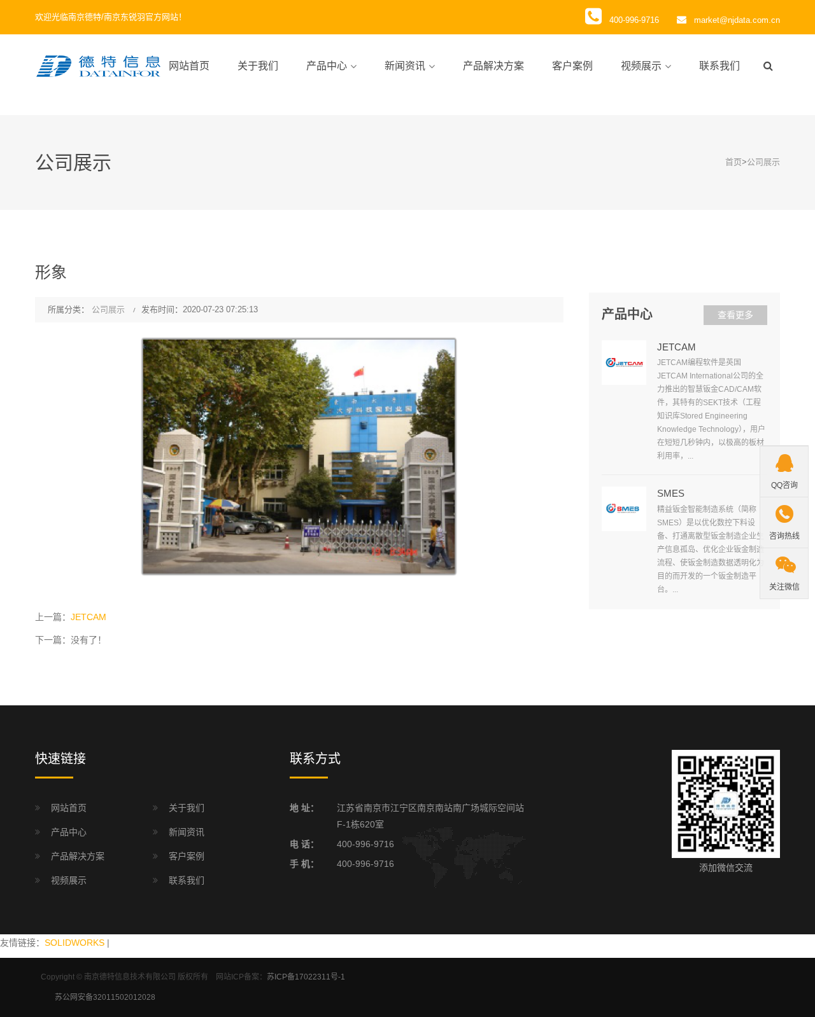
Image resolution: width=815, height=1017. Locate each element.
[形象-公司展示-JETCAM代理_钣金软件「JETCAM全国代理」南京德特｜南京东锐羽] (98, 65)
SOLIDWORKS (74, 942)
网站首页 (189, 65)
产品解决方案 (493, 65)
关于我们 (257, 65)
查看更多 (735, 315)
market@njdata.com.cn (737, 20)
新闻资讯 (405, 65)
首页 (733, 162)
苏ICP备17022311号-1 (306, 976)
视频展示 (641, 65)
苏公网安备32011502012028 (105, 997)
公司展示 (763, 162)
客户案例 (572, 65)
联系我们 (719, 65)
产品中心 (326, 65)
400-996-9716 (365, 844)
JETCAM (88, 617)
